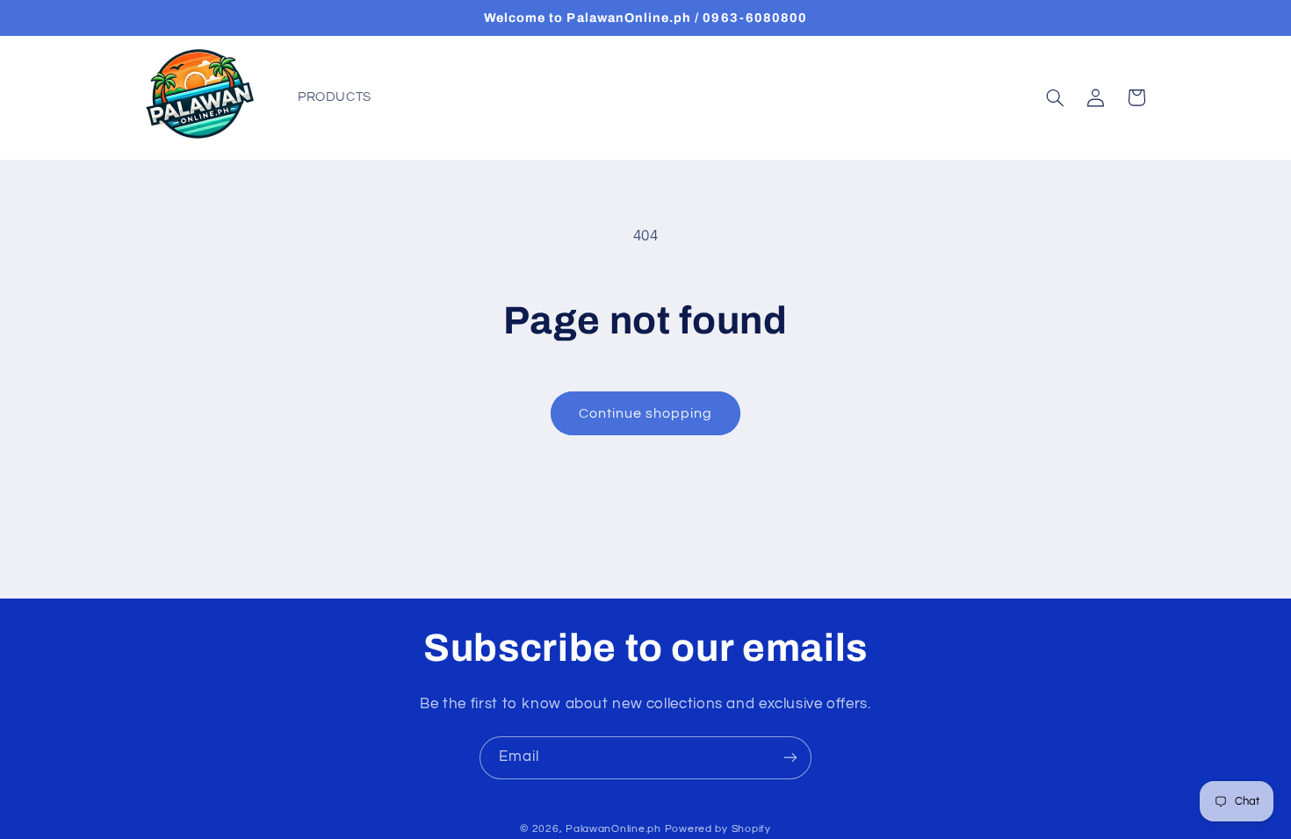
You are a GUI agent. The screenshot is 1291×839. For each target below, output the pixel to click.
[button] (1055, 97)
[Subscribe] (790, 757)
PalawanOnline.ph (613, 829)
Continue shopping (646, 413)
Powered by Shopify (718, 829)
